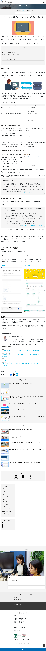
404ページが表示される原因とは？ (10, 52)
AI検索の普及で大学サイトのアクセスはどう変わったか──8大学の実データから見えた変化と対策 (26, 449)
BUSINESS (28, 10)
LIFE (32, 10)
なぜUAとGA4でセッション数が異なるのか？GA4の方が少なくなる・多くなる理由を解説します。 (22, 350)
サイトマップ (16, 607)
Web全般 (4, 498)
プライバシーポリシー (18, 604)
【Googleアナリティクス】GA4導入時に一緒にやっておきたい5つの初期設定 (18, 360)
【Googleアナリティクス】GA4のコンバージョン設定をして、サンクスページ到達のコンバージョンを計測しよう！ (22, 355)
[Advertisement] (8, 538)
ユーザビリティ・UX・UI (15, 371)
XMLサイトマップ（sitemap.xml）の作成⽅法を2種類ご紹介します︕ (21, 383)
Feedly (30, 478)
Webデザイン (5, 494)
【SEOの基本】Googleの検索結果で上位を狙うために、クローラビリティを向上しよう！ (25, 389)
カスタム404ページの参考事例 (9, 59)
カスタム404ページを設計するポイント (11, 57)
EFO (4, 491)
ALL (14, 10)
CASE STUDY (18, 10)
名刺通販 (10, 583)
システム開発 (5, 504)
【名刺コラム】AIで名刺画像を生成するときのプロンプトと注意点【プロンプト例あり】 (25, 462)
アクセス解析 (5, 501)
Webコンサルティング (13, 580)
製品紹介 (10, 587)
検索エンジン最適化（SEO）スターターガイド (33, 192)
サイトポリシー (16, 606)
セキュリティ (5, 506)
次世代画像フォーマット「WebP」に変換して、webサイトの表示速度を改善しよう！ (24, 409)
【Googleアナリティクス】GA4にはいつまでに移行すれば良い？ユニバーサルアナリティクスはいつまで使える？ (22, 364)
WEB (23, 10)
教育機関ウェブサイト (7, 514)
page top (44, 645)
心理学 (4, 513)
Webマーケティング (6, 496)
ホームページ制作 (12, 577)
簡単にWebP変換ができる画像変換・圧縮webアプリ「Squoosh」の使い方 (22, 403)
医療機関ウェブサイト (7, 511)
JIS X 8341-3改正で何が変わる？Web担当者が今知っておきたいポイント (22, 456)
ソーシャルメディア (6, 508)
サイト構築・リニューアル (8, 503)
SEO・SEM (5, 493)
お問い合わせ (23, 649)
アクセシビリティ (6, 499)
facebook (16, 478)
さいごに (5, 61)
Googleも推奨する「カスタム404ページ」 (12, 54)
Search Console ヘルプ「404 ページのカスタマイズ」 (32, 225)
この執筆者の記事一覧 (40, 346)
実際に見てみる (4, 265)
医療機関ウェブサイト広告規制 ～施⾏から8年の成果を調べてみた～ (21, 429)
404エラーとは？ (7, 49)
